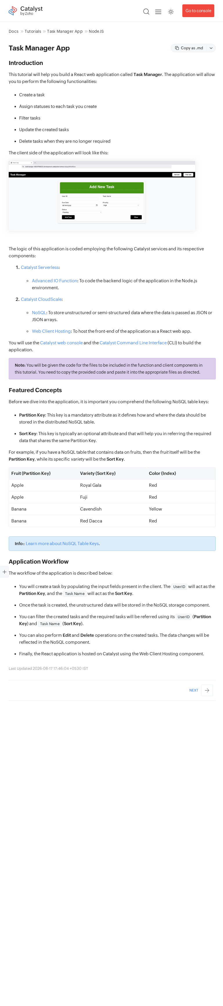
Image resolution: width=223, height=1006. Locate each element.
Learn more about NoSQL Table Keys (62, 543)
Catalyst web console (61, 342)
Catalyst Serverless (40, 267)
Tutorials (33, 31)
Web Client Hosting (51, 331)
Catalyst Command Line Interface (133, 342)
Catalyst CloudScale (41, 299)
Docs (13, 31)
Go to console (198, 10)
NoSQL (39, 312)
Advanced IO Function (54, 280)
